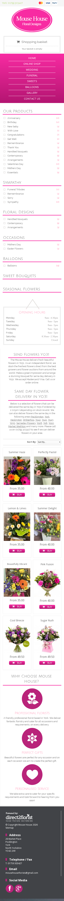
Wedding (32, 69)
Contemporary (15, 155)
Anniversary (13, 118)
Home (32, 58)
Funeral (32, 75)
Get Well (12, 139)
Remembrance (15, 143)
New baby (12, 126)
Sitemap (10, 827)
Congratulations (15, 134)
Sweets (32, 81)
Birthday (12, 122)
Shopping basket (34, 42)
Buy (18, 494)
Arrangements (15, 160)
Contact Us (32, 98)
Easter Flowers (15, 248)
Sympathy (12, 202)
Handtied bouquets (17, 151)
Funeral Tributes (16, 189)
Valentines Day (15, 164)
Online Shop (32, 63)
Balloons (32, 87)
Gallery (32, 92)
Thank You (13, 147)
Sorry (10, 198)
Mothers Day (14, 168)
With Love (12, 130)
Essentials (12, 172)
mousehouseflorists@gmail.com (22, 872)
